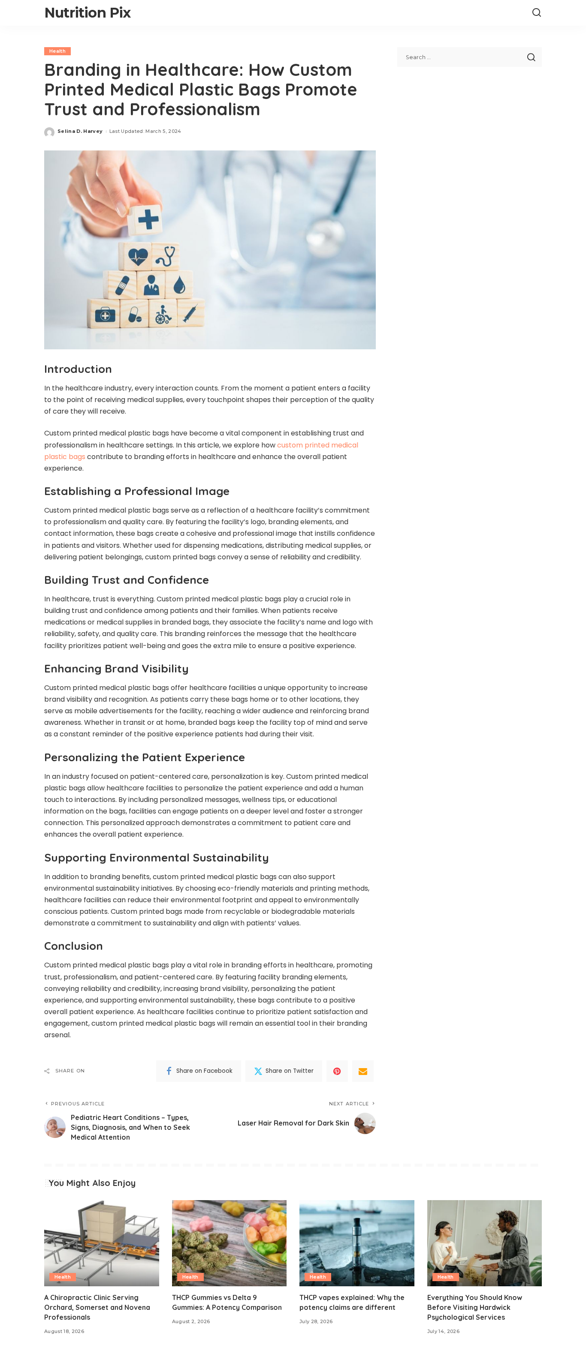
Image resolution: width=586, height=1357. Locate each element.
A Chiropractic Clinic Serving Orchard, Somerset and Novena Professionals (97, 1307)
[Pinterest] (337, 1071)
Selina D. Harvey (80, 131)
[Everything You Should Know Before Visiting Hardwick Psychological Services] (484, 1243)
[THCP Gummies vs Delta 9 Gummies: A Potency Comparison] (229, 1243)
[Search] (537, 13)
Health (57, 51)
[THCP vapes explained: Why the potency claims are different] (356, 1243)
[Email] (363, 1071)
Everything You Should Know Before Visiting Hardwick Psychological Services (474, 1307)
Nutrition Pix (87, 12)
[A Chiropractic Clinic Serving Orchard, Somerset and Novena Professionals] (101, 1243)
